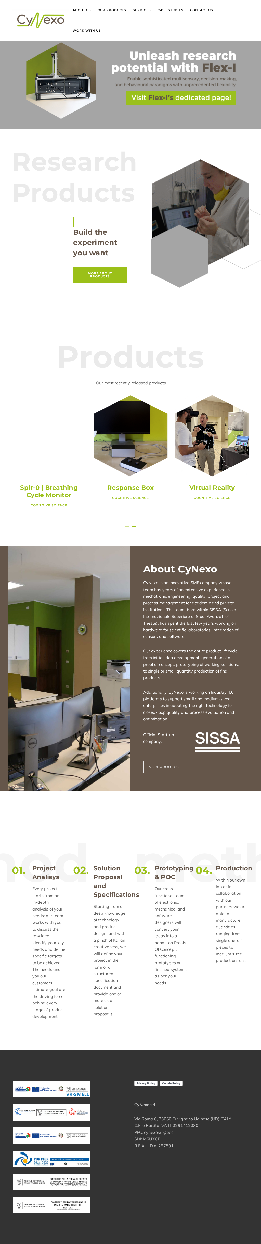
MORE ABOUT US (164, 767)
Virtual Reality (212, 487)
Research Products (74, 177)
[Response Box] (130, 436)
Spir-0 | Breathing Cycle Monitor (48, 491)
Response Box (130, 487)
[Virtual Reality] (212, 436)
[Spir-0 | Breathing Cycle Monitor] (49, 436)
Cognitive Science (49, 505)
